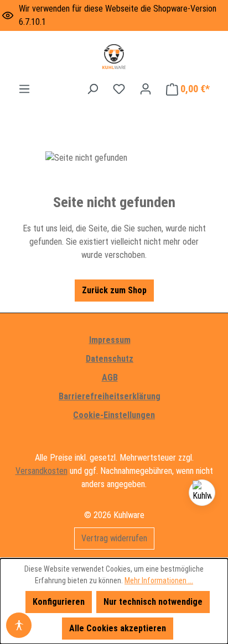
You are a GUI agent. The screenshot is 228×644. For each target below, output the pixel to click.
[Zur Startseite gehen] (114, 56)
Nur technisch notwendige (153, 602)
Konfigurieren (59, 602)
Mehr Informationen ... (159, 580)
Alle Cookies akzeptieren (117, 628)
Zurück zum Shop (114, 290)
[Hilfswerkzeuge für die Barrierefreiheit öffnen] (19, 625)
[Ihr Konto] (145, 89)
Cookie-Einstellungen (114, 415)
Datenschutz (109, 358)
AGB (110, 377)
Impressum (110, 340)
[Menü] (24, 89)
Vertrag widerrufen (114, 538)
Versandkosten (41, 471)
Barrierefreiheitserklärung (109, 396)
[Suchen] (92, 89)
